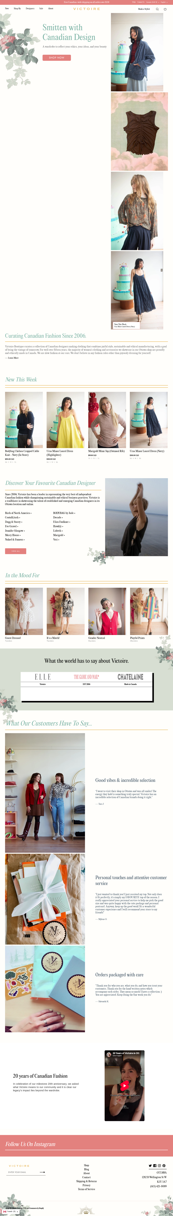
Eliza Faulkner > (61, 522)
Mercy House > (13, 535)
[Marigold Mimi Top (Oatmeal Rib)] (107, 420)
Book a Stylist (144, 9)
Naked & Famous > (15, 539)
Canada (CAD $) (151, 2)
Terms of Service (86, 1189)
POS (24, 1208)
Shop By (17, 8)
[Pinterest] (163, 1165)
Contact (86, 1177)
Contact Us (140, 2)
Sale (41, 8)
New (7, 8)
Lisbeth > (58, 530)
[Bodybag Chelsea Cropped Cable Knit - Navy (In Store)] (24, 420)
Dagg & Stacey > (13, 522)
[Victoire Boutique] (86, 9)
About (50, 8)
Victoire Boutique (17, 1208)
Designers (30, 8)
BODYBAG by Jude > (64, 513)
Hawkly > (58, 526)
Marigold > (59, 535)
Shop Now (56, 58)
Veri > (56, 539)
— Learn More (11, 358)
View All (16, 551)
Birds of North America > (18, 513)
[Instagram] (159, 1165)
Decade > (58, 517)
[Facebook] (154, 1165)
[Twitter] (150, 1165)
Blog (86, 1169)
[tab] (42, 677)
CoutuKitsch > (12, 517)
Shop (86, 1165)
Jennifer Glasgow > (15, 530)
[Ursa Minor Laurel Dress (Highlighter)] (65, 420)
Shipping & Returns (86, 1181)
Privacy (86, 1185)
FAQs (134, 2)
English (163, 2)
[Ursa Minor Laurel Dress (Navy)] (149, 420)
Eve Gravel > (11, 526)
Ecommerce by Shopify (36, 1208)
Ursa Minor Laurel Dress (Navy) (124, 327)
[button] (11, 1211)
